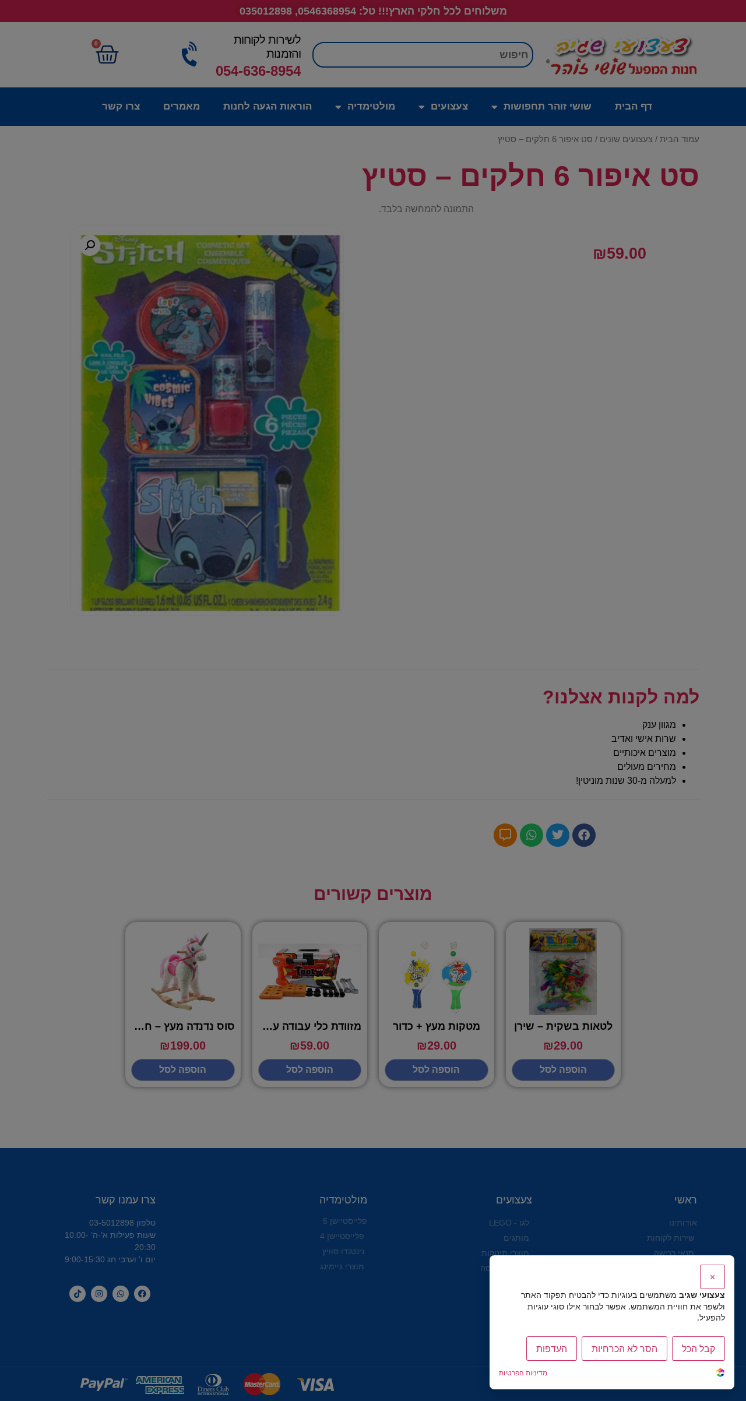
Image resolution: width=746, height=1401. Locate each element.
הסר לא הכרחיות (624, 1348)
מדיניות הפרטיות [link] (523, 1373)
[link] (720, 1374)
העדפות (551, 1348)
